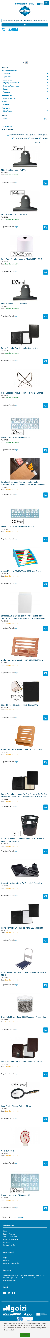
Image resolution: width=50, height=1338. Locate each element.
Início (5, 1231)
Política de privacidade (10, 1239)
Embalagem (6, 108)
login (16, 182)
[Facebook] (4, 1293)
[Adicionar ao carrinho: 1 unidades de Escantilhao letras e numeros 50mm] (45, 450)
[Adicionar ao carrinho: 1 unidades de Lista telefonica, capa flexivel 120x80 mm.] (45, 718)
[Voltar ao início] (25, 11)
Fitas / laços (25, 111)
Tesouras (25, 92)
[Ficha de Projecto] (29, 4)
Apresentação (7, 95)
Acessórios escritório (9, 71)
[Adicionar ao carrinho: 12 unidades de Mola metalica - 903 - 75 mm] (45, 183)
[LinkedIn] (9, 1293)
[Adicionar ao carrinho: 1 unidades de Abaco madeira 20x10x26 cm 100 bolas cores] (45, 584)
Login (5, 1258)
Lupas (25, 89)
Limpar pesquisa (7, 126)
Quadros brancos (25, 98)
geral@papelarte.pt (9, 1280)
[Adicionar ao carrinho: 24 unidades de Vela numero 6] (45, 1163)
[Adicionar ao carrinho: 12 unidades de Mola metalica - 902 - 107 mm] (45, 316)
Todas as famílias (7, 129)
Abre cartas (25, 74)
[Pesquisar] (25, 24)
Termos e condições (10, 1237)
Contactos (6, 1242)
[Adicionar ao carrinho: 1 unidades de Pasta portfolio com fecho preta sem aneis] (45, 361)
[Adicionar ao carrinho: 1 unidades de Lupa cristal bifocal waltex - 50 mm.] (45, 1119)
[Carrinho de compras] (3, 29)
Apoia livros (25, 80)
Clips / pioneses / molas (25, 83)
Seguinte (21, 1217)
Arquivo (4, 102)
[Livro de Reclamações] (25, 1320)
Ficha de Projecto (9, 1245)
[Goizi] (15, 1308)
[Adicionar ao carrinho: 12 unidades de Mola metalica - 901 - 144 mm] (45, 227)
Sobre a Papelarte (9, 1234)
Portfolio (25, 105)
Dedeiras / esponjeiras (25, 86)
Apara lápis (25, 77)
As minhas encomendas (11, 1263)
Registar (6, 1260)
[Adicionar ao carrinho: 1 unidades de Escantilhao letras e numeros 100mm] (45, 539)
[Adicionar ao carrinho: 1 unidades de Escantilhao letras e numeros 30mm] (45, 1208)
